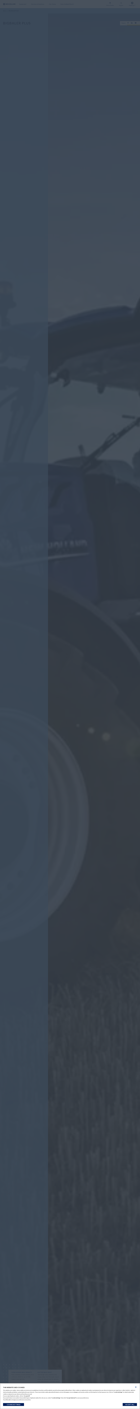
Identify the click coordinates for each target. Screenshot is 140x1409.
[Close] (136, 1387)
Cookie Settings (13, 1404)
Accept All (129, 1404)
